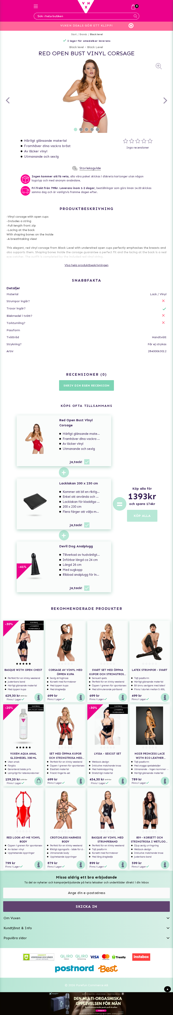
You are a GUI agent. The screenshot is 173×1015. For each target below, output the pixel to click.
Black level (96, 34)
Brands (83, 34)
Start (74, 34)
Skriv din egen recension (86, 385)
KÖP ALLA (142, 516)
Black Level (95, 47)
